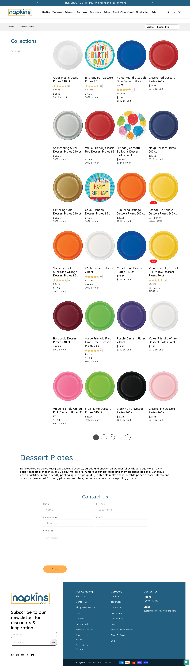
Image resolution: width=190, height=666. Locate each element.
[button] (46, 12)
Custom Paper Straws (83, 637)
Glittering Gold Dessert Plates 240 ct (67, 211)
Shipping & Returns (85, 607)
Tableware (57, 12)
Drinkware (70, 12)
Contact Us (82, 602)
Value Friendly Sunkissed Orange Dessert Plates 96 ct (66, 271)
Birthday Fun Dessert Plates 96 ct (99, 79)
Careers (80, 618)
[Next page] (135, 437)
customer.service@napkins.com (160, 610)
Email (99, 517)
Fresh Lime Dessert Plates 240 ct (98, 410)
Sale (154, 12)
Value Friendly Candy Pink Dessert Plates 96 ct (67, 412)
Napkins (46, 12)
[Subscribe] (53, 642)
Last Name (101, 503)
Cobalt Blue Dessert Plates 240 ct (130, 270)
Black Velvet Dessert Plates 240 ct (130, 410)
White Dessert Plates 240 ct (99, 270)
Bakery (107, 12)
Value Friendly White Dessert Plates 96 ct (163, 340)
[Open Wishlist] (186, 662)
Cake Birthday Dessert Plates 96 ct (98, 211)
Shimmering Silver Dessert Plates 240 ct (67, 149)
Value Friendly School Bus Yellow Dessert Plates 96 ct (163, 271)
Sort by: (150, 27)
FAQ (78, 613)
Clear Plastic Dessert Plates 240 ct (67, 79)
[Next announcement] (152, 2)
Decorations (95, 12)
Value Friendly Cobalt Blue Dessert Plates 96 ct (131, 81)
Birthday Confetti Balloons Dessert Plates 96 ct (128, 151)
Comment (48, 530)
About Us (80, 596)
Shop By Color (142, 12)
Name (46, 503)
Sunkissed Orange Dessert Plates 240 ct (131, 211)
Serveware (82, 12)
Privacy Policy (83, 624)
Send (55, 569)
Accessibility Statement (82, 647)
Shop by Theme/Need (122, 629)
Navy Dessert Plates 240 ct (162, 149)
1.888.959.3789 (151, 601)
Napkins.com (105, 663)
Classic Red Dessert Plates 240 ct (162, 79)
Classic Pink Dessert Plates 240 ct (162, 410)
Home (11, 26)
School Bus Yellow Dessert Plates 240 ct (163, 211)
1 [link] (96, 437)
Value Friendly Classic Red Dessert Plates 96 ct (99, 151)
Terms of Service (84, 629)
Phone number (50, 517)
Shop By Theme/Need (123, 12)
